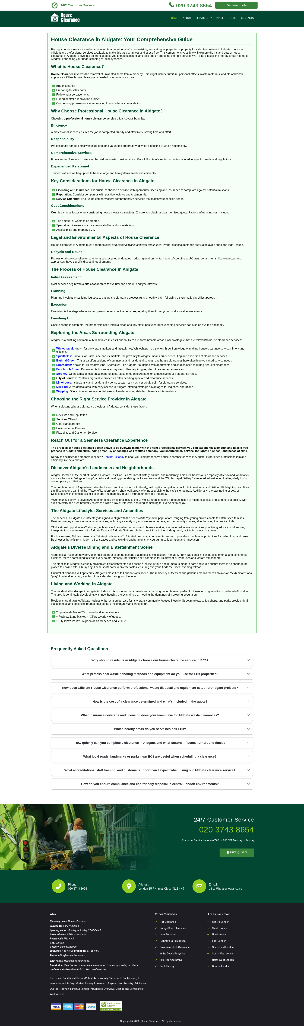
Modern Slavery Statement (91, 983)
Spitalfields (63, 356)
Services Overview (103, 988)
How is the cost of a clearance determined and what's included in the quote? (150, 701)
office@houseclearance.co (225, 888)
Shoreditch (63, 364)
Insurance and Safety (62, 983)
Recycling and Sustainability (76, 988)
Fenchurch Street (68, 369)
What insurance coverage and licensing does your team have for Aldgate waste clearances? (150, 715)
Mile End (62, 386)
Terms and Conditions (62, 978)
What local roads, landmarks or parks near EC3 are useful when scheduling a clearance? (150, 756)
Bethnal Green (65, 360)
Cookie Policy (130, 978)
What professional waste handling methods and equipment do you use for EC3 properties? (150, 674)
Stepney (61, 373)
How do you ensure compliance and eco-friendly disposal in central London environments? (150, 784)
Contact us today (113, 456)
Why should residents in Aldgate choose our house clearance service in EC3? (149, 660)
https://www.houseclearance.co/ (73, 960)
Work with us (57, 994)
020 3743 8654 (77, 888)
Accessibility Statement (107, 978)
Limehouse (63, 382)
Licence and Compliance (129, 988)
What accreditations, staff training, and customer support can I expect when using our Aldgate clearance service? (149, 770)
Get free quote (236, 5)
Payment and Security (120, 983)
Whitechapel (64, 348)
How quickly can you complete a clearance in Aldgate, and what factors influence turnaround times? (150, 743)
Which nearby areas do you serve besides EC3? (150, 729)
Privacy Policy (84, 978)
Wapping (62, 391)
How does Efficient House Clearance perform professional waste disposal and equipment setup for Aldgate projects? (150, 688)
